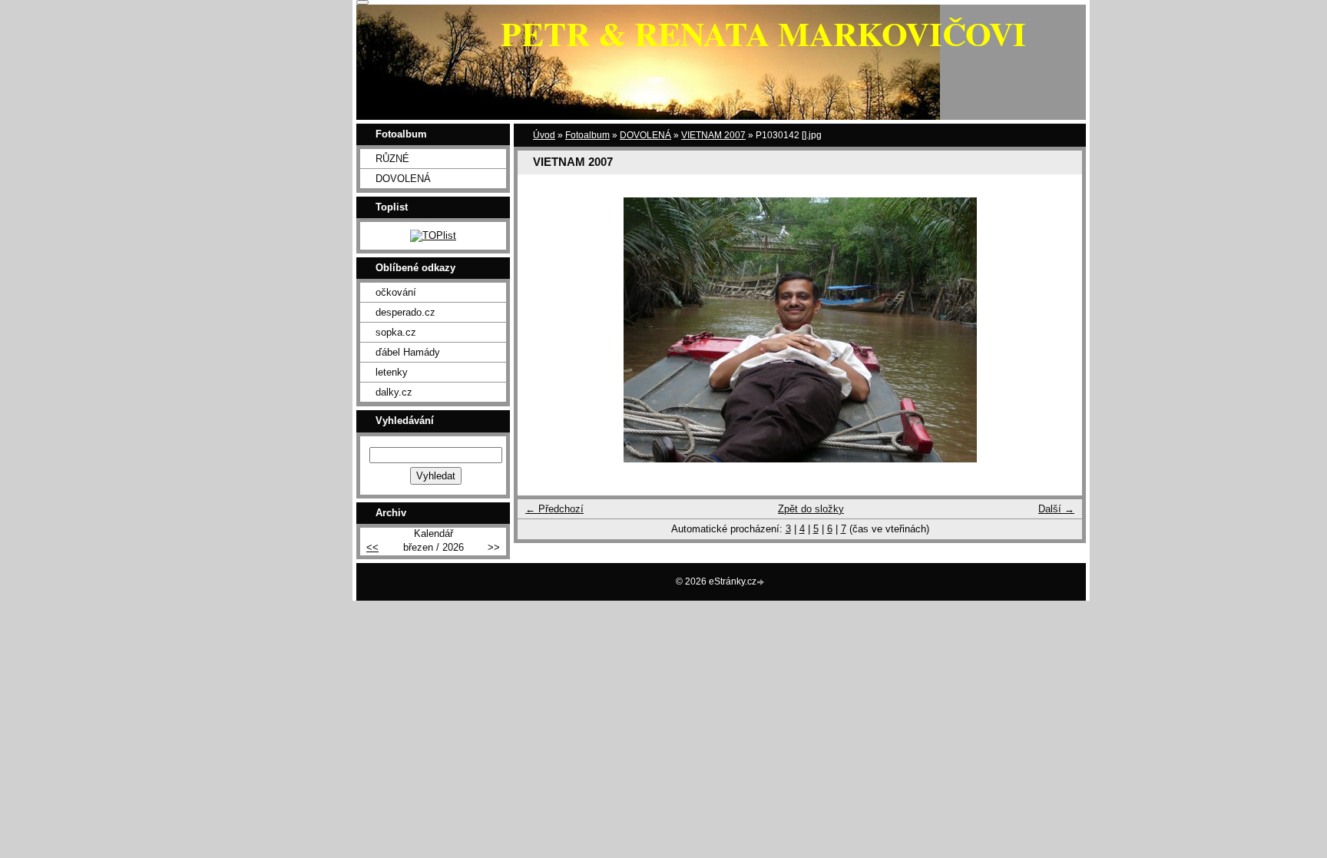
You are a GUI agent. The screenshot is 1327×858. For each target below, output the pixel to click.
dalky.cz (394, 392)
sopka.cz (396, 332)
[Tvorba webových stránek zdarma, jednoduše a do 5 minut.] (761, 582)
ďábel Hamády (408, 352)
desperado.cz (405, 312)
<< (372, 547)
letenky (392, 372)
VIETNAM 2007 (713, 135)
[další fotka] (1057, 329)
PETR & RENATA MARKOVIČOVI (763, 33)
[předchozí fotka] (542, 329)
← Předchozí (554, 509)
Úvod (544, 135)
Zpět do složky (811, 509)
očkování (396, 292)
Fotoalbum (587, 135)
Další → (1056, 509)
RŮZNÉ (392, 158)
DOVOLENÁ (645, 135)
